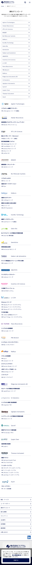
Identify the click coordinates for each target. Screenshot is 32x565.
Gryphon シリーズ (8, 263)
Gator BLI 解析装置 (8, 235)
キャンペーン (4, 516)
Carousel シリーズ (8, 361)
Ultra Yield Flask (8, 462)
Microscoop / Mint (8, 432)
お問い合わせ (4, 532)
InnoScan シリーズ (8, 277)
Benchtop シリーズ (8, 372)
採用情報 (3, 524)
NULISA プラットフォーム (10, 124)
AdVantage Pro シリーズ (9, 144)
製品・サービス (5, 499)
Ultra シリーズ (7, 151)
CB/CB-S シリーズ (8, 167)
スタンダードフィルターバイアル (11, 468)
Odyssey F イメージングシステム (12, 307)
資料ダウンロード (5, 507)
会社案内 (3, 520)
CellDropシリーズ (8, 200)
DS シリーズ (6, 205)
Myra (4, 186)
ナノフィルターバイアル (9, 470)
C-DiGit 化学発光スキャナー (10, 315)
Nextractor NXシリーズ (9, 249)
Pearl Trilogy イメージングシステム (12, 317)
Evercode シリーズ (8, 331)
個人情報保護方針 (16, 555)
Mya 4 (4, 358)
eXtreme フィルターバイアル (11, 472)
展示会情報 (3, 512)
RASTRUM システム (8, 291)
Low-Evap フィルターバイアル (11, 475)
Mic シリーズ (6, 181)
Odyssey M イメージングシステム (12, 304)
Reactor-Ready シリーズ (9, 366)
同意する (16, 560)
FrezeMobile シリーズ (9, 146)
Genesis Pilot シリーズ (9, 148)
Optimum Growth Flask (9, 460)
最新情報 (3, 528)
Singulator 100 (7, 405)
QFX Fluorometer (8, 208)
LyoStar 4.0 (6, 153)
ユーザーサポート (5, 503)
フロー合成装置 (7, 488)
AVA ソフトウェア (8, 377)
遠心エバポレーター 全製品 (10, 138)
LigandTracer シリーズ (9, 391)
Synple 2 (5, 446)
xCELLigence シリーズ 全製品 (11, 111)
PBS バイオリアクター (9, 344)
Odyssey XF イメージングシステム (12, 309)
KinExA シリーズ (7, 418)
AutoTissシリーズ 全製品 (9, 222)
